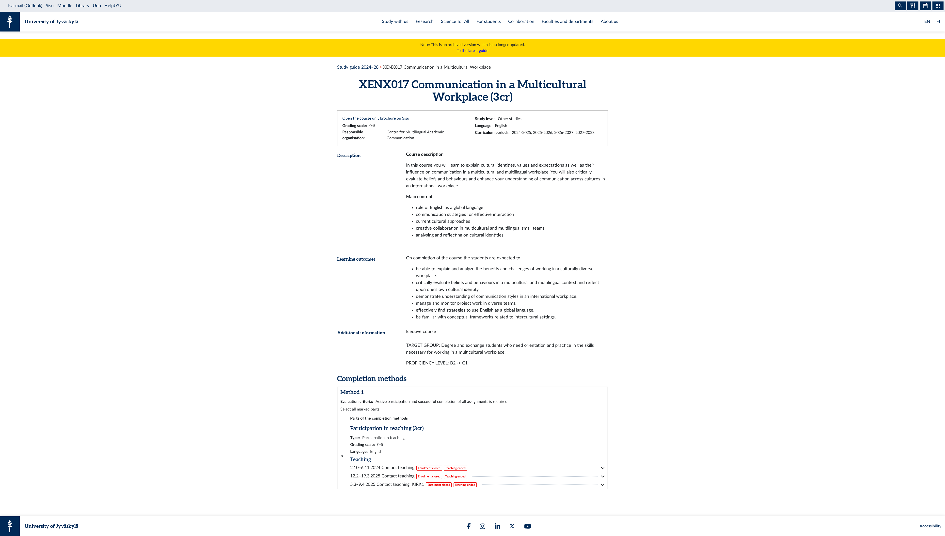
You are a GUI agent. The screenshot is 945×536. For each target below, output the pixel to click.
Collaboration (521, 21)
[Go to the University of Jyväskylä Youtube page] (527, 526)
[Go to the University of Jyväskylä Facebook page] (469, 526)
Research (425, 21)
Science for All (455, 21)
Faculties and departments (567, 21)
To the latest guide (472, 51)
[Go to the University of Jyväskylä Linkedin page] (497, 526)
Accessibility (930, 526)
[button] (477, 468)
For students (488, 21)
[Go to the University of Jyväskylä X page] (512, 526)
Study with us (395, 21)
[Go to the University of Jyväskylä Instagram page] (482, 526)
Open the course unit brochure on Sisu (375, 118)
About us (609, 21)
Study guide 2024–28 (357, 67)
